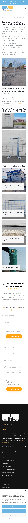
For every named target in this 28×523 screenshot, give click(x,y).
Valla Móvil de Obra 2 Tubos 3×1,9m (12, 187)
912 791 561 (22, 307)
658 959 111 (15, 310)
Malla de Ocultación (10, 267)
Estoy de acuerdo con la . (14, 452)
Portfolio (9, 17)
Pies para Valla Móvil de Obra (12, 240)
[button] (25, 491)
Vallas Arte (19, 103)
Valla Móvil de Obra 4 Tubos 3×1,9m (12, 213)
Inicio (3, 17)
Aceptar (14, 506)
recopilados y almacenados (16, 331)
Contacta (10, 301)
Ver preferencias (14, 515)
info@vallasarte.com (9, 1)
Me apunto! (25, 446)
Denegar (14, 511)
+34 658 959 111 (20, 1)
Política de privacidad (20, 451)
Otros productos (18, 17)
